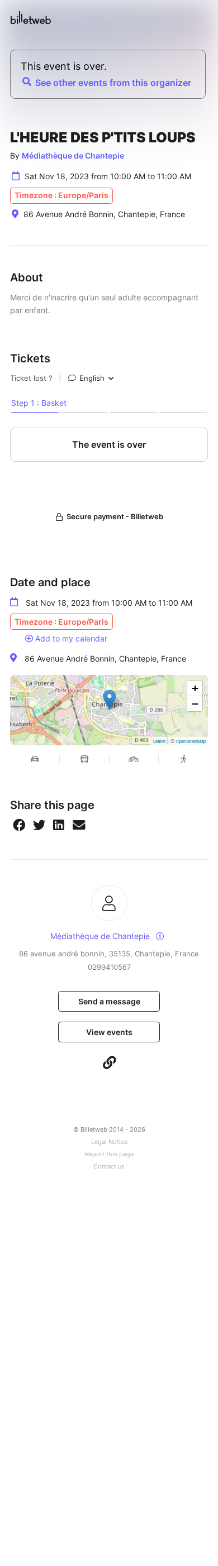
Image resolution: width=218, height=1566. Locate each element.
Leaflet (159, 741)
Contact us (109, 1166)
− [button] (195, 703)
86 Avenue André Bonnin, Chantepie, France (105, 658)
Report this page (109, 1154)
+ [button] (195, 688)
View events (109, 1032)
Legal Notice (109, 1142)
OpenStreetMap (191, 741)
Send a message (109, 1001)
